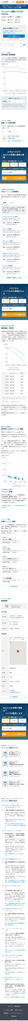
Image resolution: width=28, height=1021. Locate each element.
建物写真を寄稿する (16, 606)
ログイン (10, 1006)
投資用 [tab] (11, 202)
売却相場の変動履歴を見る (16, 617)
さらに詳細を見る (14, 696)
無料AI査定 (20, 2)
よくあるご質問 (8, 1010)
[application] (14, 80)
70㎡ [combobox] (10, 101)
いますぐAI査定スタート (14, 36)
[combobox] (11, 45)
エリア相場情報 (17, 5)
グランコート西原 (7, 241)
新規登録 (17, 1006)
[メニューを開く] (26, 2)
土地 (22, 164)
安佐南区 (10, 7)
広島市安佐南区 (17, 638)
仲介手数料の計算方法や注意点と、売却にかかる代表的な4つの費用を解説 (15, 825)
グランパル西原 (6, 229)
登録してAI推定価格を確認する (15, 141)
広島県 (24, 5)
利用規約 (6, 1013)
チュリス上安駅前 (7, 265)
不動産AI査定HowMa (7, 5)
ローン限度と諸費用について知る (16, 997)
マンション (6, 164)
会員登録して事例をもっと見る (14, 277)
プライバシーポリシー (16, 1013)
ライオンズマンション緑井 (10, 216)
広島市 (4, 7)
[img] (14, 356)
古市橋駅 (7, 432)
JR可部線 (12, 690)
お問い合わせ (18, 1010)
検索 (24, 44)
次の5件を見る (14, 586)
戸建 (14, 164)
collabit (15, 1020)
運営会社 (14, 1016)
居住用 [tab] (4, 202)
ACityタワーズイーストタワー (11, 253)
